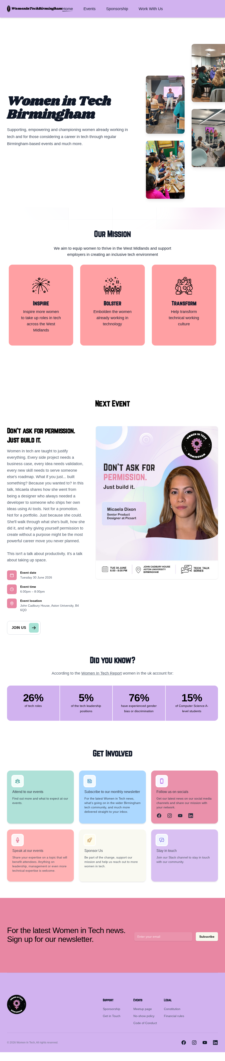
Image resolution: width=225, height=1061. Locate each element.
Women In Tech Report (101, 673)
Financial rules (174, 1016)
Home (67, 9)
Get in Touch (111, 1016)
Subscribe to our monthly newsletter (112, 792)
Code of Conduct (145, 1023)
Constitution (172, 1009)
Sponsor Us (93, 851)
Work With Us (151, 9)
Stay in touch (166, 851)
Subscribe (206, 936)
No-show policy (143, 1016)
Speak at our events (27, 851)
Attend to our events (27, 792)
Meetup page (142, 1009)
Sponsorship (117, 9)
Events (89, 9)
